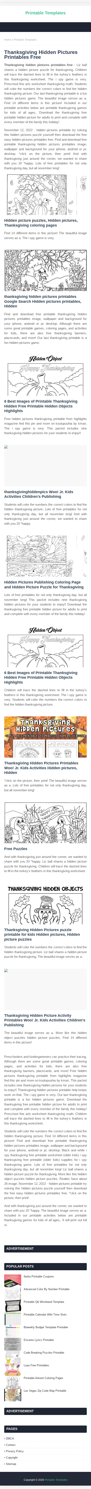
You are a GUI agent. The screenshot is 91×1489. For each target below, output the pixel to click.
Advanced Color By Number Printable (46, 1289)
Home (7, 39)
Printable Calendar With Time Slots (45, 1314)
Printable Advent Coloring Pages (43, 1378)
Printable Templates (45, 13)
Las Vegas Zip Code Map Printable (45, 1390)
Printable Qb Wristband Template (44, 1301)
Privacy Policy (15, 1451)
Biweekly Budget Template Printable (46, 1327)
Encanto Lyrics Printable (39, 1340)
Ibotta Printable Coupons (39, 1276)
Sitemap (11, 1464)
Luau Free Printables (36, 1365)
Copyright (12, 1457)
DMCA (10, 1438)
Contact (10, 1444)
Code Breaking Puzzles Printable (44, 1352)
